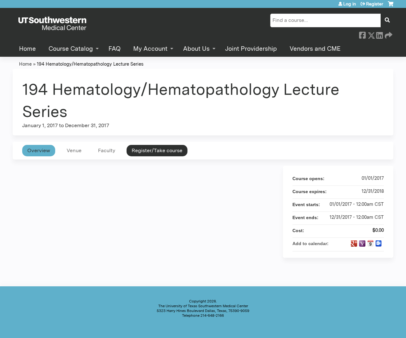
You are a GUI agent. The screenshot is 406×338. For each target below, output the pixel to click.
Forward (388, 34)
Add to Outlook (379, 243)
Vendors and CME (315, 48)
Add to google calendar (354, 243)
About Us (196, 48)
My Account (150, 48)
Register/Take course (157, 150)
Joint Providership (251, 48)
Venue (74, 150)
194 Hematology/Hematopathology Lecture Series (90, 64)
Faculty (106, 150)
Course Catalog (71, 48)
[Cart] (390, 6)
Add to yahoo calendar (362, 243)
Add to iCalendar (370, 243)
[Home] (52, 24)
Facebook (362, 34)
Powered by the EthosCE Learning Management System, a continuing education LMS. (370, 327)
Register (374, 4)
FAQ (114, 48)
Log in (349, 4)
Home (27, 48)
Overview (38, 150)
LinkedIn (379, 34)
